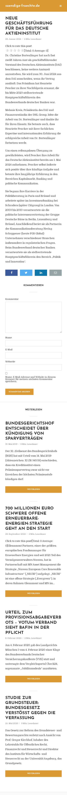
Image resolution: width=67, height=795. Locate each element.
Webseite (10, 361)
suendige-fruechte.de (22, 5)
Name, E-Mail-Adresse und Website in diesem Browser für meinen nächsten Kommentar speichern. (30, 379)
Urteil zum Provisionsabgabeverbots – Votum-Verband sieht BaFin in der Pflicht (33, 622)
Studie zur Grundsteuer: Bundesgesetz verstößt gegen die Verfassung (30, 708)
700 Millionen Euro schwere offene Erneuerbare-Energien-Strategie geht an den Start (29, 518)
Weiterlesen (33, 489)
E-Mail (8, 349)
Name (8, 337)
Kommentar (12, 299)
